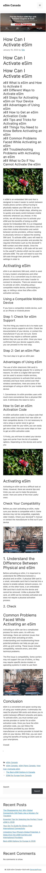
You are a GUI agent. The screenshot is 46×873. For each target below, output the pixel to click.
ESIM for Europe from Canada (19, 775)
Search (6, 787)
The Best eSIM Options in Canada (20, 772)
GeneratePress (35, 870)
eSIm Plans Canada (27, 766)
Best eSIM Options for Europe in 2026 (19, 841)
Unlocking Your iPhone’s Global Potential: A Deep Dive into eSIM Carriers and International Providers (21, 835)
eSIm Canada (12, 766)
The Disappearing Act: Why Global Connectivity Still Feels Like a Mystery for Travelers (20, 813)
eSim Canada (12, 5)
